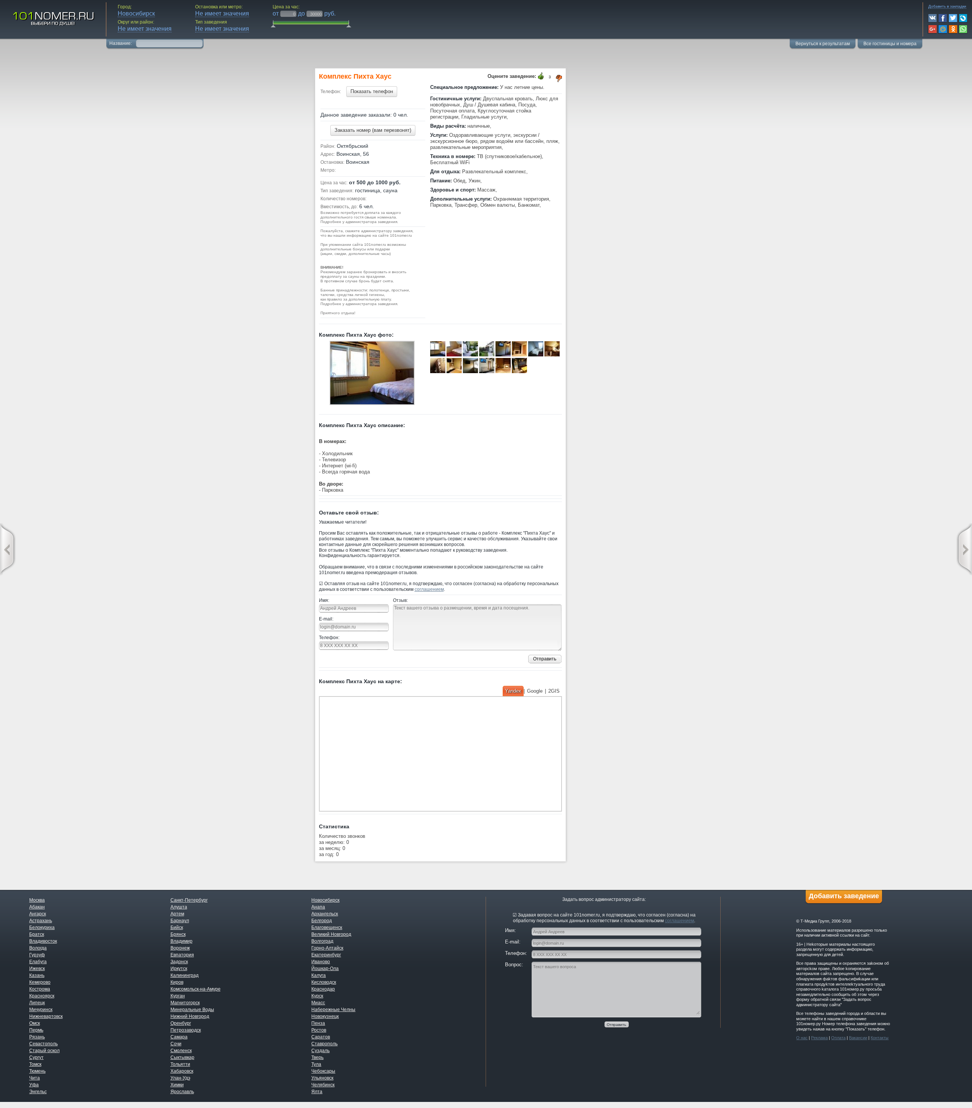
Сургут (36, 1057)
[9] (551, 349)
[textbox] (169, 43)
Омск (34, 1023)
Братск (36, 934)
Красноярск (41, 996)
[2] (502, 366)
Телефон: (329, 637)
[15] (519, 366)
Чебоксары (323, 1071)
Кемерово (39, 982)
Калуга (318, 975)
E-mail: (326, 619)
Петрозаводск (185, 1030)
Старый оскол (44, 1050)
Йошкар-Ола (325, 968)
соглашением (429, 589)
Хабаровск (181, 1071)
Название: (121, 43)
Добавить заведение (844, 896)
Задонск (179, 961)
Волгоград (322, 941)
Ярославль (182, 1091)
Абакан (37, 907)
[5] (486, 349)
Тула (316, 1064)
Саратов (320, 1037)
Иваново (320, 961)
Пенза (318, 1023)
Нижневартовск (46, 1016)
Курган (177, 996)
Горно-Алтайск (327, 948)
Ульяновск (322, 1078)
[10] (437, 366)
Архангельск (324, 913)
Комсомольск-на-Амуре (195, 989)
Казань (36, 975)
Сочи (175, 1043)
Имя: (324, 600)
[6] (502, 349)
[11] (453, 366)
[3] (453, 349)
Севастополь (43, 1043)
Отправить (544, 659)
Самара (179, 1037)
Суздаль (320, 1050)
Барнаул (179, 920)
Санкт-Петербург (189, 900)
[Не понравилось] (559, 78)
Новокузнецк (325, 1016)
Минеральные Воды (192, 1009)
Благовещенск (326, 927)
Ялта (316, 1091)
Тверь (317, 1057)
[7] (519, 349)
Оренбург (180, 1023)
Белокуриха (42, 927)
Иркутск (178, 968)
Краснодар (323, 989)
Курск (317, 996)
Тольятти (180, 1064)
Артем (177, 913)
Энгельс (38, 1091)
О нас (802, 1037)
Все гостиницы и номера (890, 43)
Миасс (318, 1002)
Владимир (181, 941)
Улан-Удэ (180, 1078)
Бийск (176, 927)
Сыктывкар (182, 1057)
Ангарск (37, 913)
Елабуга (38, 961)
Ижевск (37, 968)
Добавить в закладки (947, 6)
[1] (486, 366)
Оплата (838, 1037)
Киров (176, 982)
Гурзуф (37, 955)
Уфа (34, 1084)
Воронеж (180, 948)
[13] (372, 374)
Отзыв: (400, 600)
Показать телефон (371, 91)
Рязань (37, 1037)
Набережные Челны (333, 1009)
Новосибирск (325, 900)
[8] (535, 349)
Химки (177, 1084)
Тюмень (37, 1071)
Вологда (38, 948)
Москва (37, 900)
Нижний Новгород (189, 1016)
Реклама (819, 1037)
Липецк (37, 1002)
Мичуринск (40, 1009)
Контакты (879, 1037)
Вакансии (858, 1037)
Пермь (36, 1030)
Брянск (178, 934)
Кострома (39, 989)
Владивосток (43, 941)
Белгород (321, 920)
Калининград (184, 975)
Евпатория (182, 955)
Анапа (318, 907)
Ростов (318, 1030)
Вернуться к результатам (822, 43)
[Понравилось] (541, 76)
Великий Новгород (331, 934)
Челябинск (323, 1084)
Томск (35, 1064)
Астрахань (40, 920)
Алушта (178, 907)
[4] (470, 349)
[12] (470, 366)
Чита (34, 1078)
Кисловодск (323, 982)
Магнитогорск (185, 1002)
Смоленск (181, 1050)
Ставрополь (324, 1043)
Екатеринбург (326, 955)
